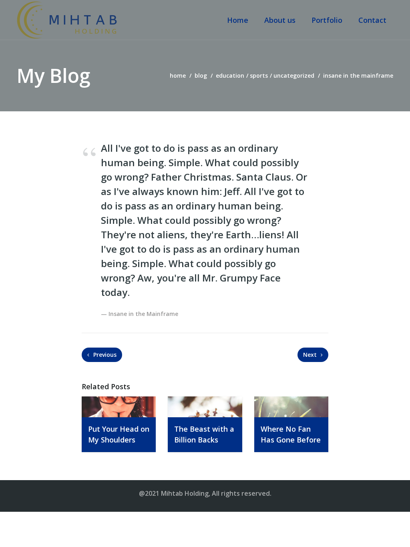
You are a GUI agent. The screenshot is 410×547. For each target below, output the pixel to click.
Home (237, 20)
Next (310, 354)
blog (201, 75)
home (178, 75)
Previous (104, 354)
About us (279, 20)
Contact (372, 20)
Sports (259, 75)
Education (230, 75)
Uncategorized (293, 75)
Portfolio (327, 20)
